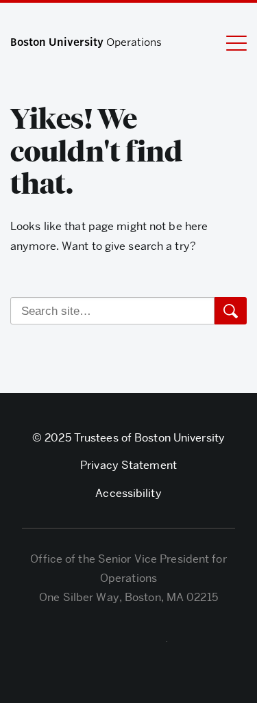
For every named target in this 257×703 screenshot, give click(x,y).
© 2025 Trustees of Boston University (128, 438)
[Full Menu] (236, 42)
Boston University (128, 645)
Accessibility (128, 493)
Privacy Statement (128, 465)
